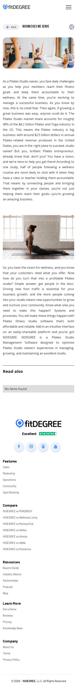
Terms (6, 653)
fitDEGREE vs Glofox (15, 530)
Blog (5, 593)
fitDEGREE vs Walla (14, 542)
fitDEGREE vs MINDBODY (17, 511)
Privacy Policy (11, 659)
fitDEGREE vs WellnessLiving (20, 517)
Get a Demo (9, 609)
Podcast (8, 586)
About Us (8, 647)
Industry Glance (12, 574)
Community (9, 486)
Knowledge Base (13, 628)
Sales (6, 467)
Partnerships (10, 580)
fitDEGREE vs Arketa (15, 536)
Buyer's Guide (11, 567)
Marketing (9, 473)
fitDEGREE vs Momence (17, 549)
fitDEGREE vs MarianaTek (18, 523)
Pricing (7, 621)
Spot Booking (11, 492)
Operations (9, 479)
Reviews (8, 615)
